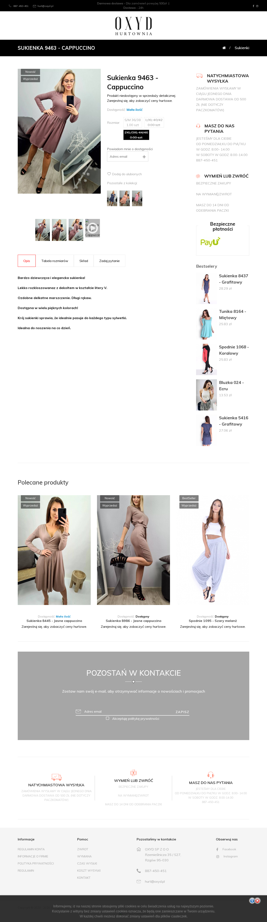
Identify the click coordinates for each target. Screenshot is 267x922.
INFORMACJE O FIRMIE (33, 856)
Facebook (229, 849)
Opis (26, 261)
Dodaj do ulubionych (126, 174)
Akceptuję (135, 718)
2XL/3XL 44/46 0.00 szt (136, 134)
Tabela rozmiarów (54, 261)
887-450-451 (21, 6)
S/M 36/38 (29, 605)
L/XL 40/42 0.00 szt (154, 122)
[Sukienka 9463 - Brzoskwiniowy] (125, 198)
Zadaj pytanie (109, 261)
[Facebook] (253, 6)
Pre (25, 550)
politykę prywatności (143, 718)
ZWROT (82, 849)
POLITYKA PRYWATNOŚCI (36, 863)
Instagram (230, 856)
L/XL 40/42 (50, 605)
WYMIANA (84, 856)
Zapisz (182, 712)
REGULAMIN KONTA (31, 849)
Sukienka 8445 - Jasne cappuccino (54, 621)
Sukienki (242, 47)
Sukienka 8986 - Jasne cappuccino (133, 621)
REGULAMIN (26, 870)
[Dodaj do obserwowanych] (88, 502)
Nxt (83, 550)
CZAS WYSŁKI (87, 863)
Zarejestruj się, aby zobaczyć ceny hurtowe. (54, 626)
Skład (83, 261)
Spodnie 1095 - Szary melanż (213, 621)
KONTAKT (84, 878)
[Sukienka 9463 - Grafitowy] (112, 198)
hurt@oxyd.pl (45, 6)
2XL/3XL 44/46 (75, 605)
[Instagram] (257, 6)
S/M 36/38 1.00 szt (133, 122)
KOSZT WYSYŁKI (89, 870)
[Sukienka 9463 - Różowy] (137, 198)
